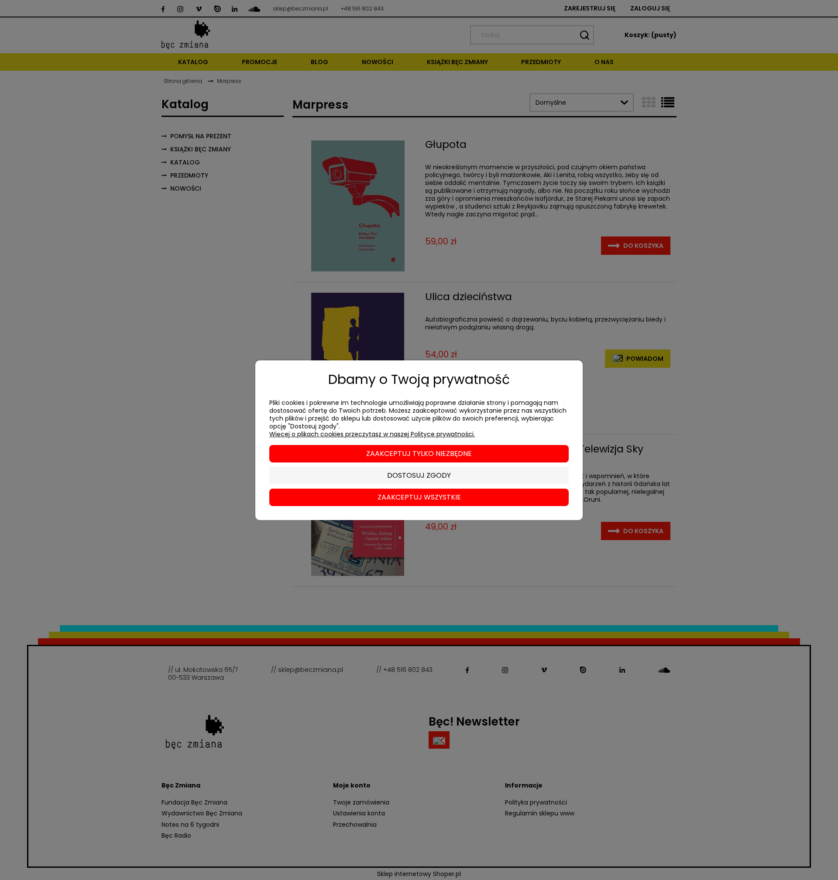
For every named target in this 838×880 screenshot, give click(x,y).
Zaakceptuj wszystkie (419, 497)
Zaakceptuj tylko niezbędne (419, 454)
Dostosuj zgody (419, 475)
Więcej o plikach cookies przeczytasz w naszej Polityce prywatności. (372, 434)
